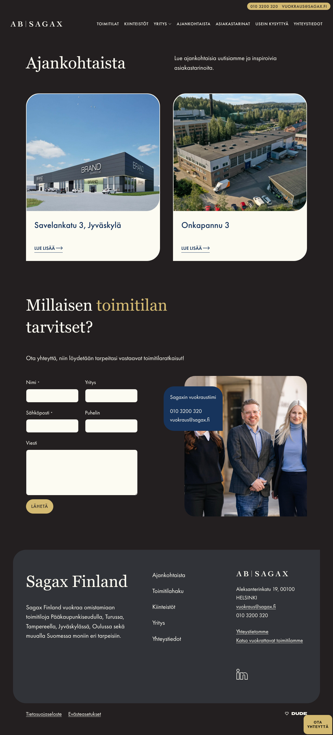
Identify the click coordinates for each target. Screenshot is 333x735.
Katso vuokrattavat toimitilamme (269, 640)
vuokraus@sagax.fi (304, 6)
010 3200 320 (264, 6)
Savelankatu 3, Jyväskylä (77, 225)
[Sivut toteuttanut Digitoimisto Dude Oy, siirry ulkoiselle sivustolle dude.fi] (296, 714)
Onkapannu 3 (205, 225)
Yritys (158, 623)
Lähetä (39, 506)
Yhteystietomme (252, 631)
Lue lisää (45, 248)
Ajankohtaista (168, 575)
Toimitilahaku (168, 591)
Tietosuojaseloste (44, 714)
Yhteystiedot (166, 639)
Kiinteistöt (163, 607)
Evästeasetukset (84, 714)
